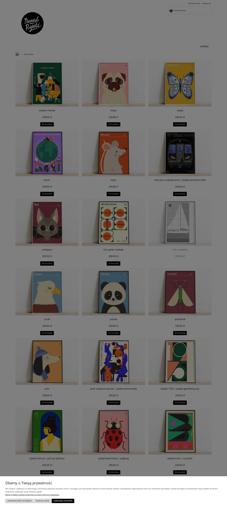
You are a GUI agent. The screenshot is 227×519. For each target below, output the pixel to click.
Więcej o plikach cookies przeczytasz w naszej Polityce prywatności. (32, 494)
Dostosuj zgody (42, 501)
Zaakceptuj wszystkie (63, 501)
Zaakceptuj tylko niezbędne (19, 501)
